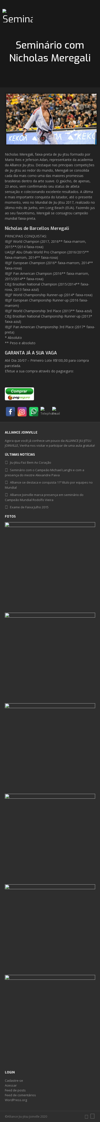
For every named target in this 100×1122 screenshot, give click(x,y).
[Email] (57, 412)
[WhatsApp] (34, 412)
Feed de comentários (20, 1095)
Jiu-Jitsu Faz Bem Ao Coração (30, 462)
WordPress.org (16, 1100)
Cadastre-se (14, 1080)
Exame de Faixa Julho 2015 (29, 507)
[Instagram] (22, 412)
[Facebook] (10, 412)
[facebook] (86, 1116)
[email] (92, 1116)
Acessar (11, 1085)
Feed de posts (15, 1090)
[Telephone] (45, 412)
